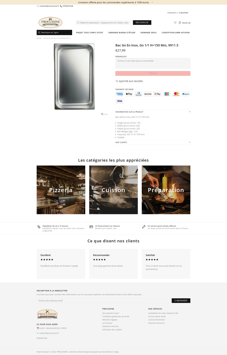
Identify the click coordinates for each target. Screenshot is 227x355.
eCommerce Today (110, 352)
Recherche (142, 22)
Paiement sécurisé (110, 326)
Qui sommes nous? (110, 313)
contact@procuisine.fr (49, 6)
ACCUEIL (39, 38)
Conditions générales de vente (115, 316)
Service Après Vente (157, 316)
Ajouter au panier (61, 194)
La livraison (107, 323)
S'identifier (183, 13)
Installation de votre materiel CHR (163, 313)
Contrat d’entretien (156, 320)
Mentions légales (109, 320)
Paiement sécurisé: (124, 89)
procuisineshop (50, 22)
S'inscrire (171, 13)
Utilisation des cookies (112, 329)
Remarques (121, 56)
